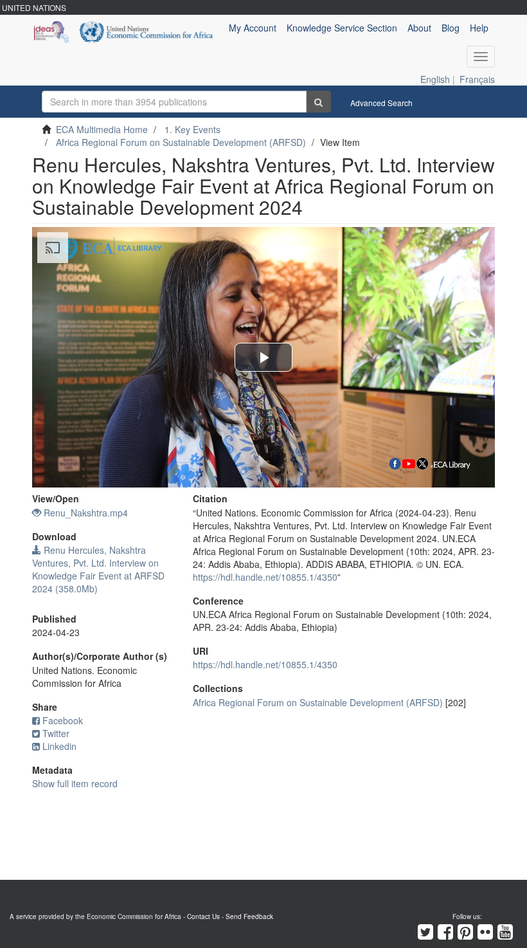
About (419, 27)
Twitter (55, 733)
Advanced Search (381, 102)
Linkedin (59, 746)
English (435, 79)
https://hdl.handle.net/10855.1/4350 (265, 576)
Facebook (62, 720)
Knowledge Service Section (342, 27)
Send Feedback (249, 916)
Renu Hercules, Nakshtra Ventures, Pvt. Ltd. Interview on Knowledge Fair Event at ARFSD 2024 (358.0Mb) (98, 569)
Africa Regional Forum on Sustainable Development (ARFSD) (181, 142)
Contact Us (203, 916)
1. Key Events (192, 129)
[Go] (318, 102)
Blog (451, 27)
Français (477, 79)
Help (479, 27)
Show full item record (75, 783)
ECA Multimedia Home (102, 129)
